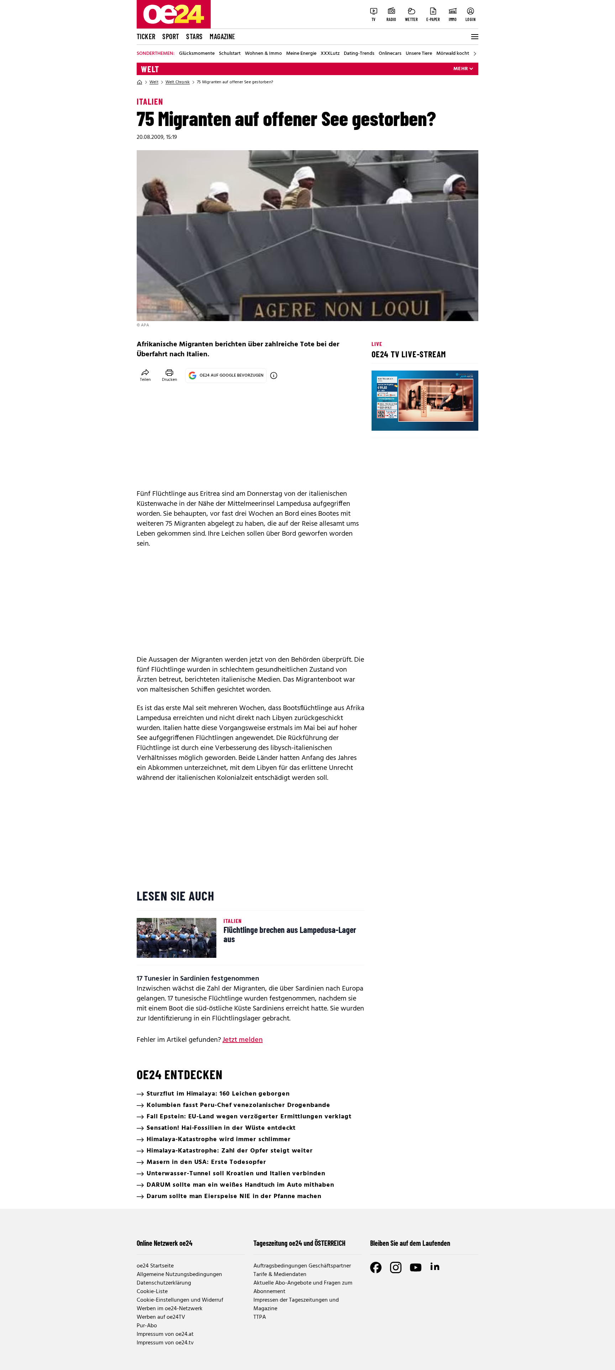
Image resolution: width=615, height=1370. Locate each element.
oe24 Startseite (155, 1266)
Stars (194, 36)
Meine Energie (301, 54)
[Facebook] (376, 1267)
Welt (150, 69)
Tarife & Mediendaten (279, 1274)
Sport (170, 36)
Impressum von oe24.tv (165, 1343)
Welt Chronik (177, 82)
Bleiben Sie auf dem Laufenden (410, 1243)
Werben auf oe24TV (161, 1317)
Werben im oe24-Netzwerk (170, 1308)
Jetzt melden (242, 1040)
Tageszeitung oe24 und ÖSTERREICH (299, 1243)
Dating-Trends (359, 54)
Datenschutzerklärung (164, 1283)
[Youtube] (415, 1267)
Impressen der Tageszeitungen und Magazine (296, 1304)
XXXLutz (330, 54)
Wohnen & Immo (263, 54)
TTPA (259, 1317)
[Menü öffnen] (474, 36)
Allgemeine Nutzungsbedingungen (179, 1274)
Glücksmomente (197, 54)
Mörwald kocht (452, 54)
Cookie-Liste (152, 1291)
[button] (383, 419)
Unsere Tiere (419, 54)
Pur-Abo (147, 1325)
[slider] (406, 419)
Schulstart (230, 54)
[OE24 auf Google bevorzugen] (273, 375)
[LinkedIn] (435, 1267)
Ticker (146, 36)
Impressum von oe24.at (165, 1334)
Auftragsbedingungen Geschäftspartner (302, 1266)
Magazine (222, 36)
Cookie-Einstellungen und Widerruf (180, 1300)
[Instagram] (395, 1267)
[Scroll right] (474, 53)
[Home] (139, 82)
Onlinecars (390, 54)
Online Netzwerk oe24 (165, 1243)
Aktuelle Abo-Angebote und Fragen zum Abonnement (302, 1287)
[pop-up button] (455, 419)
